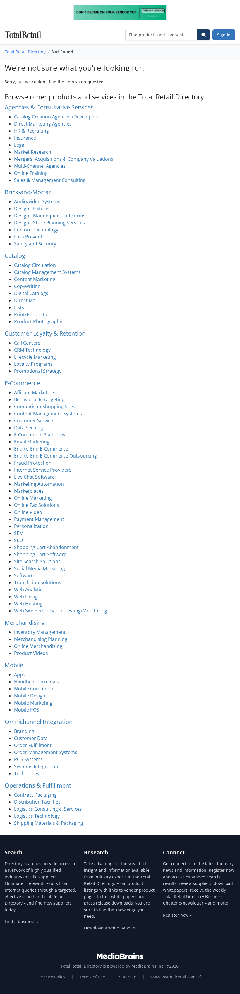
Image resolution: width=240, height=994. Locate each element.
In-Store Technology (36, 229)
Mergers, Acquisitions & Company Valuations (63, 159)
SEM (18, 533)
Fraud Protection (33, 463)
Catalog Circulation (35, 265)
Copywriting (27, 286)
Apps (19, 674)
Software (24, 575)
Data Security (29, 427)
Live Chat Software (34, 477)
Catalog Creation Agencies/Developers (56, 117)
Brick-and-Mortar (28, 192)
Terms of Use (92, 977)
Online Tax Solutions (36, 505)
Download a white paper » (109, 928)
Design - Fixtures (32, 208)
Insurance (25, 138)
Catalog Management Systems (47, 272)
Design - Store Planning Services (49, 222)
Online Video (28, 512)
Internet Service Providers (42, 470)
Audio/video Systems (37, 201)
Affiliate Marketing (34, 392)
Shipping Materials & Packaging (48, 823)
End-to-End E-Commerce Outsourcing (55, 456)
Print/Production (33, 314)
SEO (18, 540)
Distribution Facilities (37, 802)
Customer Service (33, 420)
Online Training (31, 173)
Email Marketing (31, 441)
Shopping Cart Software (40, 554)
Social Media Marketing (39, 568)
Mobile (14, 665)
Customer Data (31, 738)
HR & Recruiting (31, 131)
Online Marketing (33, 498)
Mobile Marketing (33, 703)
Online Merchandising (38, 646)
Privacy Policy (52, 977)
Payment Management (39, 519)
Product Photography (38, 321)
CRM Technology (32, 350)
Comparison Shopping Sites (44, 406)
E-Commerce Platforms (39, 434)
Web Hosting (28, 603)
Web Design (27, 596)
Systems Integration (36, 766)
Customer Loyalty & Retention (45, 333)
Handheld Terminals (36, 681)
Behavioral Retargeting (39, 399)
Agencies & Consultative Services (49, 107)
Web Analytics (29, 589)
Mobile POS (26, 710)
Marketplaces (29, 491)
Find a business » (22, 921)
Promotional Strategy (37, 371)
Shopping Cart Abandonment (46, 547)
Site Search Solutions (37, 561)
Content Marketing (34, 279)
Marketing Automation (39, 484)
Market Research (32, 152)
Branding (24, 731)
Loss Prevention (31, 236)
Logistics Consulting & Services (48, 809)
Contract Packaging (35, 795)
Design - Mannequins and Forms (49, 215)
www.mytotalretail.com (173, 977)
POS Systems (28, 759)
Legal (19, 145)
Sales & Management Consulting (49, 180)
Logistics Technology (37, 816)
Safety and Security (35, 244)
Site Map (127, 977)
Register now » (177, 915)
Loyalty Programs (33, 364)
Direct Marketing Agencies (43, 124)
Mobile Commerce (34, 688)
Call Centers (27, 343)
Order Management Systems (45, 752)
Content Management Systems (48, 413)
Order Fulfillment (33, 745)
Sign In (224, 35)
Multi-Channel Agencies (40, 166)
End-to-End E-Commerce (41, 449)
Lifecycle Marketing (35, 357)
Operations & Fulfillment (38, 785)
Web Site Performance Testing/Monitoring (60, 610)
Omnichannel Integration (39, 722)
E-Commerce (22, 383)
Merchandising (25, 622)
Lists (19, 307)
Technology (27, 773)
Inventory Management (40, 632)
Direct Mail (26, 300)
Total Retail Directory (25, 52)
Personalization (31, 526)
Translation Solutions (37, 582)
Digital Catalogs (31, 293)
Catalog (15, 256)
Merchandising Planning (40, 639)
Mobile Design (29, 695)
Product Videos (31, 653)
